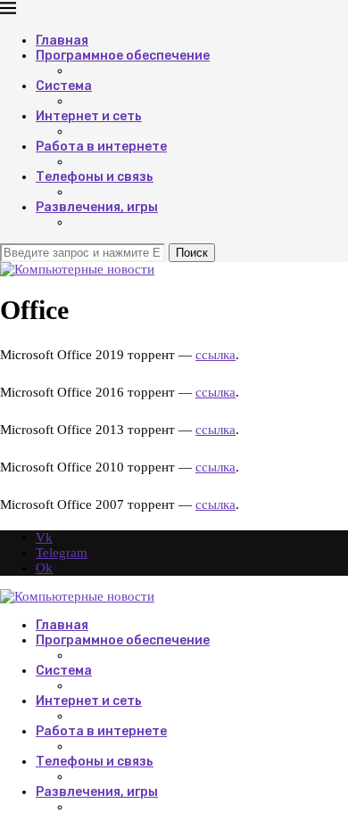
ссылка (215, 355)
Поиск (192, 252)
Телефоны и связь (94, 176)
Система (64, 86)
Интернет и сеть (89, 116)
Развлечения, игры (97, 207)
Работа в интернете (101, 146)
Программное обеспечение (123, 55)
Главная (62, 40)
